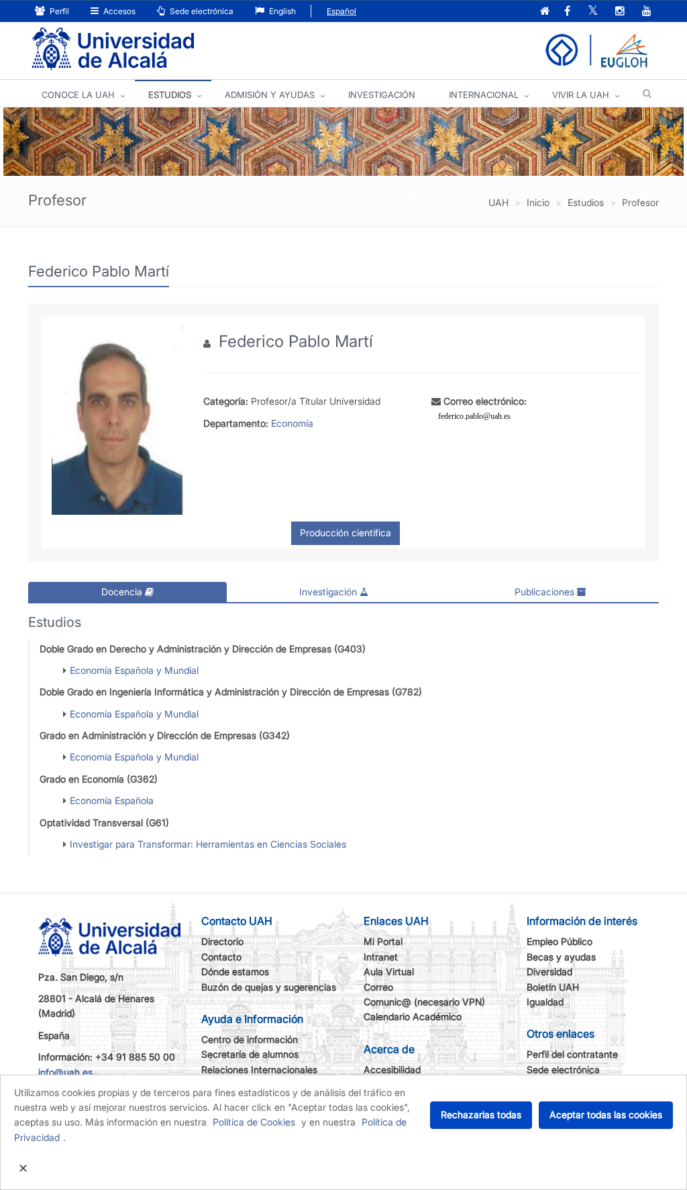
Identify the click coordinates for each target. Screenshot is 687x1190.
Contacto (221, 956)
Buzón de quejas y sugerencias (268, 987)
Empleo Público (559, 941)
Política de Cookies (254, 1122)
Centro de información (249, 1039)
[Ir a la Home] (113, 49)
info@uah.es (65, 1072)
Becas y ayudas (561, 956)
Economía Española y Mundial (134, 670)
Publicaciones (546, 591)
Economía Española (112, 800)
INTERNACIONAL (484, 94)
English (281, 11)
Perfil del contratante (572, 1054)
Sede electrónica (200, 11)
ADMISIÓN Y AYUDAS (270, 94)
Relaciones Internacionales (259, 1069)
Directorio (222, 941)
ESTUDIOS (169, 94)
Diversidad (549, 971)
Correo (378, 987)
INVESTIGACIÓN (381, 94)
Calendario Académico (413, 1016)
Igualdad (545, 1001)
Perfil (58, 11)
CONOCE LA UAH (78, 94)
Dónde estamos (235, 971)
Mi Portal (383, 941)
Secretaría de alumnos (250, 1054)
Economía (292, 423)
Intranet (381, 956)
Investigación (329, 591)
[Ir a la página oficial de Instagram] (620, 12)
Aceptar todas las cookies (605, 1114)
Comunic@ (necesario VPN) (424, 1001)
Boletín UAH (553, 987)
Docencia (123, 591)
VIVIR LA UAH (580, 94)
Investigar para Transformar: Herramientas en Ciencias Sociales (208, 844)
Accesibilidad (392, 1069)
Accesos (118, 11)
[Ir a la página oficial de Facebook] (567, 12)
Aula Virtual (389, 971)
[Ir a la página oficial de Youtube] (646, 12)
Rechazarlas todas (481, 1114)
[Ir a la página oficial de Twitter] (593, 12)
